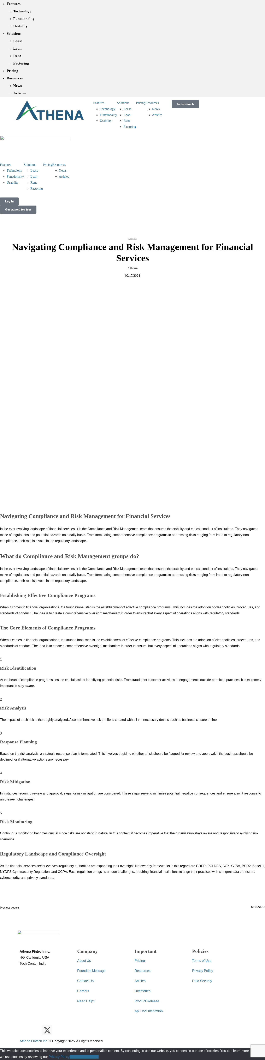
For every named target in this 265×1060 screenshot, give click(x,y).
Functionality (24, 19)
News (17, 86)
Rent (17, 56)
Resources (15, 78)
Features (13, 4)
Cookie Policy (88, 1057)
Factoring (21, 63)
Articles (19, 93)
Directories (143, 991)
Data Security (202, 981)
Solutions (14, 33)
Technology (22, 11)
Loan (17, 48)
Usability (20, 26)
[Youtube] (25, 1028)
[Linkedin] (36, 1028)
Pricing (12, 71)
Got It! (74, 1057)
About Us (84, 960)
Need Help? (86, 1001)
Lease (17, 41)
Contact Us (85, 981)
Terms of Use (201, 960)
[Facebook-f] (58, 1028)
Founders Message (91, 971)
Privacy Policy (202, 971)
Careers (83, 991)
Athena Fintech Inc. (34, 1041)
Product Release (147, 1001)
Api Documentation (149, 1011)
